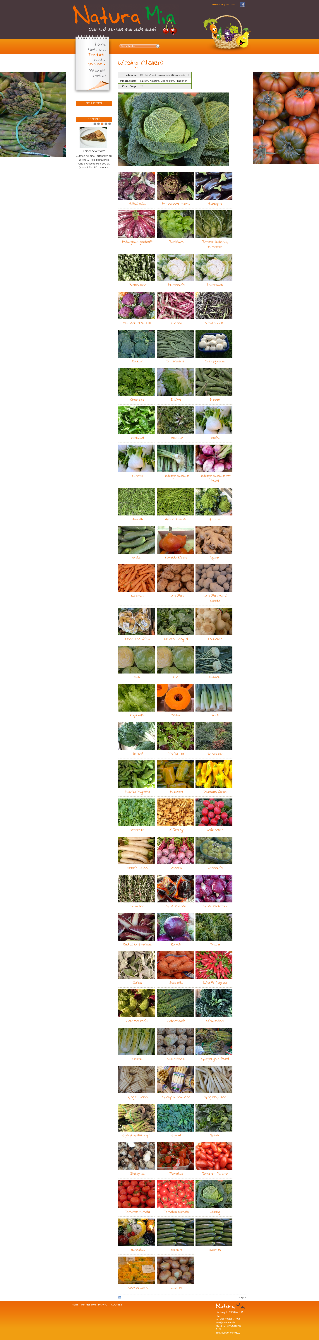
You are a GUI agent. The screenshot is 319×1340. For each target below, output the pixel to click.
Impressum (88, 1304)
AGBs (75, 1304)
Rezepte (97, 71)
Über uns (97, 50)
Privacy (103, 1304)
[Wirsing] (173, 129)
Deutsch (217, 4)
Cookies (116, 1304)
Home (100, 44)
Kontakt (99, 76)
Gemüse (95, 64)
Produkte (97, 55)
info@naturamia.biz (226, 1322)
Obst (98, 60)
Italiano (231, 4)
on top (240, 1297)
